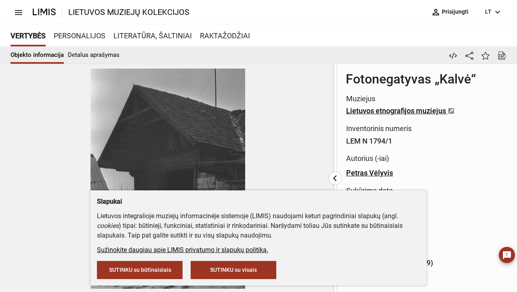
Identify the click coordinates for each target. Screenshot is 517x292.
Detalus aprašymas (94, 54)
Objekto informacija (37, 54)
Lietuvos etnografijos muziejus (397, 110)
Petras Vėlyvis (369, 173)
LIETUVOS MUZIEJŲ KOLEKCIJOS (128, 12)
